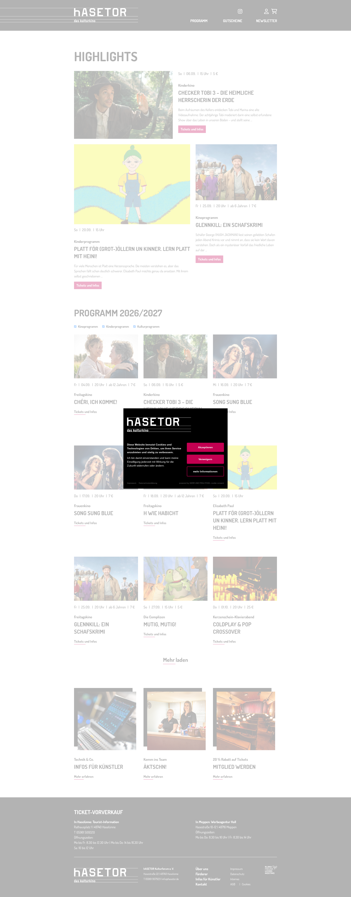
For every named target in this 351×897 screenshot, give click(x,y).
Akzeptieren (205, 447)
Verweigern (205, 459)
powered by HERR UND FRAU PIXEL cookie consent (201, 483)
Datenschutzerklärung (148, 483)
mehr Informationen (205, 471)
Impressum (131, 483)
